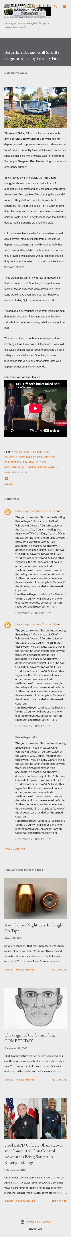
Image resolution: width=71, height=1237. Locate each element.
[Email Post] (6, 479)
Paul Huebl (28, 467)
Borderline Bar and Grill (32, 452)
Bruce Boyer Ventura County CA (35, 511)
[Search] (56, 6)
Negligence (12, 467)
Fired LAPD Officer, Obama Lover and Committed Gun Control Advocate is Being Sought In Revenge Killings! (33, 1153)
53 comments (25, 1201)
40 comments (25, 1079)
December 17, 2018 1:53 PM (33, 839)
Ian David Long (35, 462)
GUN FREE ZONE (14, 462)
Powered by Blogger (38, 1222)
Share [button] (8, 484)
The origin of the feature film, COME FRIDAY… (29, 1038)
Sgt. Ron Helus (48, 467)
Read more (59, 969)
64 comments (25, 969)
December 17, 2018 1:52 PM (33, 612)
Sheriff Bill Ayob (15, 472)
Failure (31, 457)
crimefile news (14, 457)
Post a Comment (14, 848)
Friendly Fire (46, 457)
